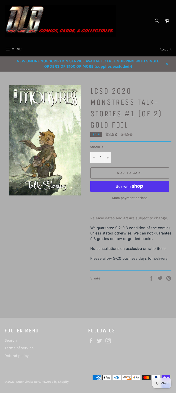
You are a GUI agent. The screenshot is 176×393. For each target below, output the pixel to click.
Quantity (96, 146)
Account (165, 49)
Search (11, 340)
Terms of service (19, 348)
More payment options (130, 198)
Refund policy (17, 355)
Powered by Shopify (55, 381)
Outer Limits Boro (28, 381)
